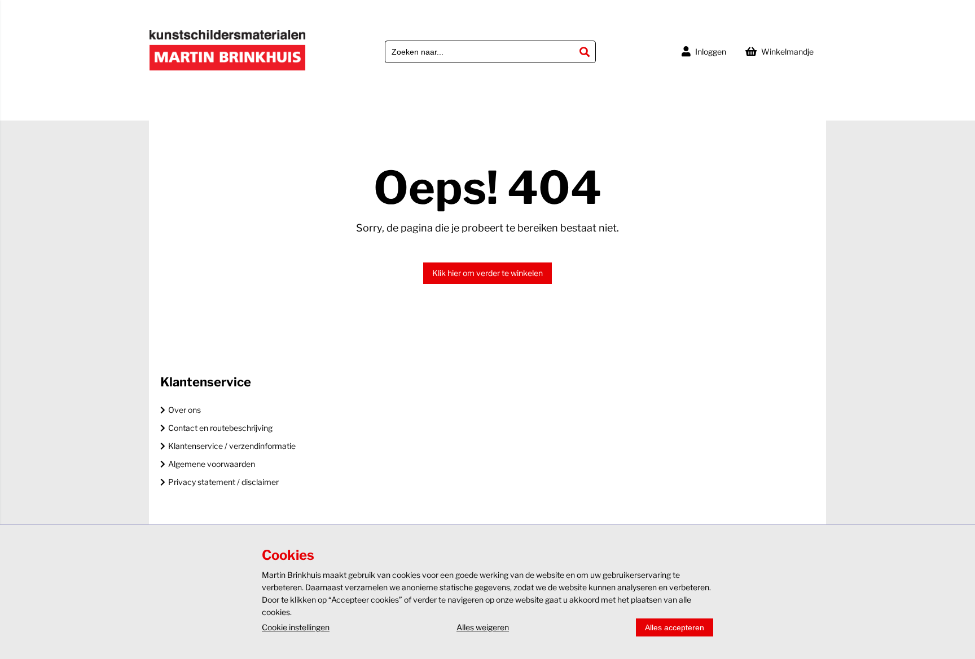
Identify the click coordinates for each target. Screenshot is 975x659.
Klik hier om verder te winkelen (487, 273)
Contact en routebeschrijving (220, 428)
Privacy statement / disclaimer (223, 482)
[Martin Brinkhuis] (227, 68)
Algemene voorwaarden (211, 464)
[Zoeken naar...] (584, 52)
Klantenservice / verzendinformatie (232, 446)
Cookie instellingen (296, 627)
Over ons (184, 410)
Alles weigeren (482, 627)
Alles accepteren (674, 627)
